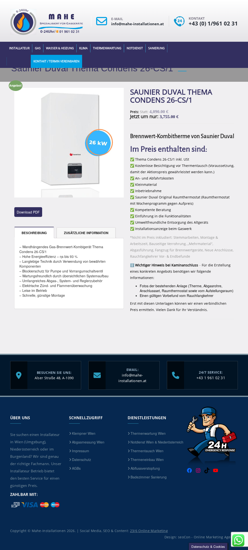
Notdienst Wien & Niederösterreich (157, 442)
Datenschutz (81, 459)
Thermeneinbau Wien (147, 459)
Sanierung (156, 48)
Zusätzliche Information (86, 232)
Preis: (134, 112)
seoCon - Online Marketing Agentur (208, 537)
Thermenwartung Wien (148, 433)
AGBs (76, 468)
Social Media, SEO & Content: (124, 530)
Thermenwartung (107, 48)
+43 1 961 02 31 (210, 377)
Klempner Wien (83, 433)
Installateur (19, 48)
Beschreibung (34, 232)
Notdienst (135, 48)
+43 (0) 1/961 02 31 (213, 23)
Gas (38, 48)
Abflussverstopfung (145, 468)
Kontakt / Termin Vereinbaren (56, 61)
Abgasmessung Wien (88, 442)
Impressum (80, 450)
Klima (83, 48)
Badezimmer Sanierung (149, 477)
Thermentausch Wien (147, 450)
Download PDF (28, 212)
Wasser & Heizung (60, 48)
